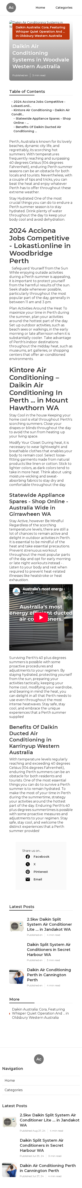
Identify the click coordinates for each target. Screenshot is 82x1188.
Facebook (41, 857)
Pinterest (41, 872)
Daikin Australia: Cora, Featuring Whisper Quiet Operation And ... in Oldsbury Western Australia (40, 31)
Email (38, 879)
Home (40, 7)
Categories (64, 7)
